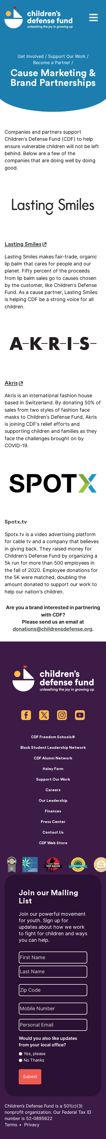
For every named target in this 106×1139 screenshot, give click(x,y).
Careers (53, 790)
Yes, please (35, 1054)
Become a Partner (51, 63)
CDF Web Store (53, 843)
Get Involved (31, 56)
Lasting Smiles (23, 244)
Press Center (53, 822)
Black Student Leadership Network (53, 748)
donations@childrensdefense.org (52, 629)
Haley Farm (53, 769)
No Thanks (34, 1060)
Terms (11, 1125)
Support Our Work (67, 56)
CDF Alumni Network (53, 758)
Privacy (31, 1125)
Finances (53, 811)
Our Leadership (53, 801)
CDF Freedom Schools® (53, 737)
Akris (11, 383)
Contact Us (53, 832)
